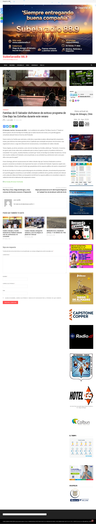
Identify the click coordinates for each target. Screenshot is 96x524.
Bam (90, 521)
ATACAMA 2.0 (20, 65)
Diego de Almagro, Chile (81, 112)
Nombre (5, 276)
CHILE (27, 65)
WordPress (85, 521)
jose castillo (10, 120)
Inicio (5, 65)
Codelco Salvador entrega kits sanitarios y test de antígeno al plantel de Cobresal (34, 232)
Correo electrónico (9, 283)
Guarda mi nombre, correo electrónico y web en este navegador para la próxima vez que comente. (33, 298)
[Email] (1, 15)
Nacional (12, 65)
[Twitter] (1, 12)
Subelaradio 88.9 (15, 56)
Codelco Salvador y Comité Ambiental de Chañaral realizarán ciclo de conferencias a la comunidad (12, 233)
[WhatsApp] (1, 18)
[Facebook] (1, 9)
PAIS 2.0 (42, 65)
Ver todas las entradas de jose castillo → (24, 204)
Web (4, 290)
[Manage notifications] (92, 521)
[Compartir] (1, 21)
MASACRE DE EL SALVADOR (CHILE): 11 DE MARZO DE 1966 (56, 232)
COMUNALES (34, 65)
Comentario (6, 254)
